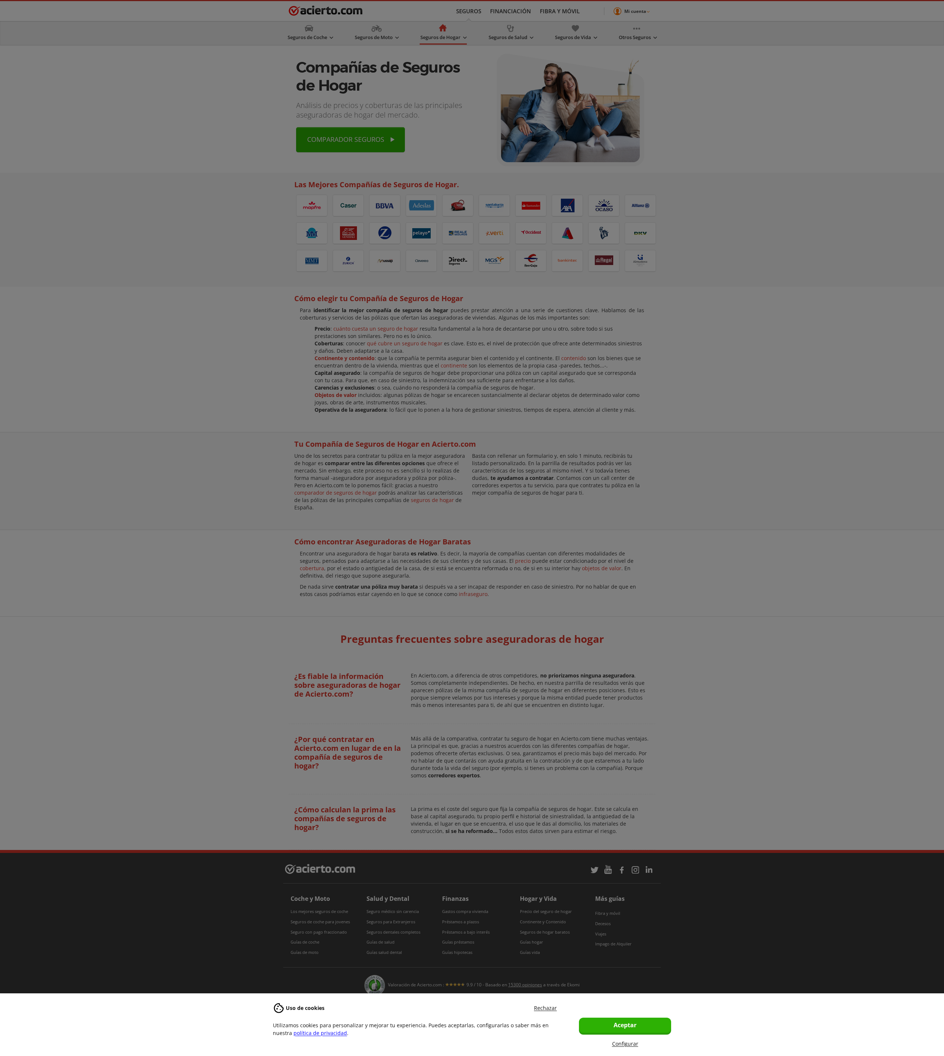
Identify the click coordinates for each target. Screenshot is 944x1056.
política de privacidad (320, 1032)
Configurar (625, 1043)
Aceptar (625, 1025)
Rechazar (545, 1007)
